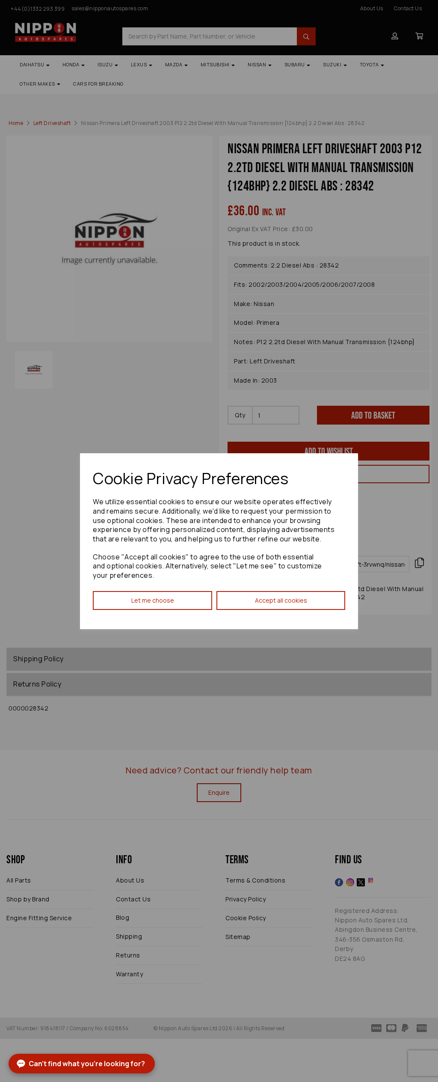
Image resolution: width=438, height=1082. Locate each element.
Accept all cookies (281, 600)
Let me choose (152, 600)
